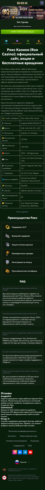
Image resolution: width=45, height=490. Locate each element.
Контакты (12, 436)
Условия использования (16, 441)
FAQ (30, 446)
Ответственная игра (28, 436)
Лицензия (34, 441)
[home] (22, 3)
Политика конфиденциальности (22, 431)
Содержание (19, 446)
